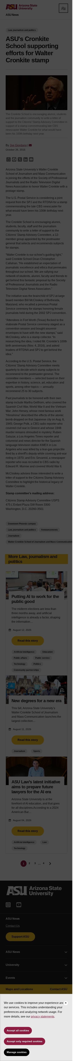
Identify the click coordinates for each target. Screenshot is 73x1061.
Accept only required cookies (24, 1041)
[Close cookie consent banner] (65, 1003)
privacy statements (42, 1016)
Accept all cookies (18, 1030)
